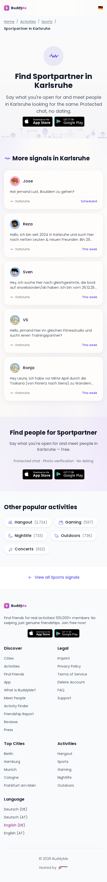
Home (9, 21)
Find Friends (14, 674)
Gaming (64, 769)
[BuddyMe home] (19, 8)
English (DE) (14, 825)
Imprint (63, 658)
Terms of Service (72, 674)
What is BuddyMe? (20, 690)
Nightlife (64, 777)
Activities (28, 21)
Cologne (11, 777)
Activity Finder (16, 706)
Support (64, 698)
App (7, 682)
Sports (47, 21)
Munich (10, 769)
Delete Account (71, 682)
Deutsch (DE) (15, 809)
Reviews (11, 721)
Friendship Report (19, 713)
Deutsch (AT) (16, 817)
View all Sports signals (57, 577)
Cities (9, 658)
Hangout (64, 753)
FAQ (60, 690)
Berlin (8, 753)
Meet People (15, 698)
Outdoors (65, 785)
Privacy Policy (69, 666)
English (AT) (14, 833)
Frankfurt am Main (20, 785)
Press (8, 729)
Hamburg (12, 761)
